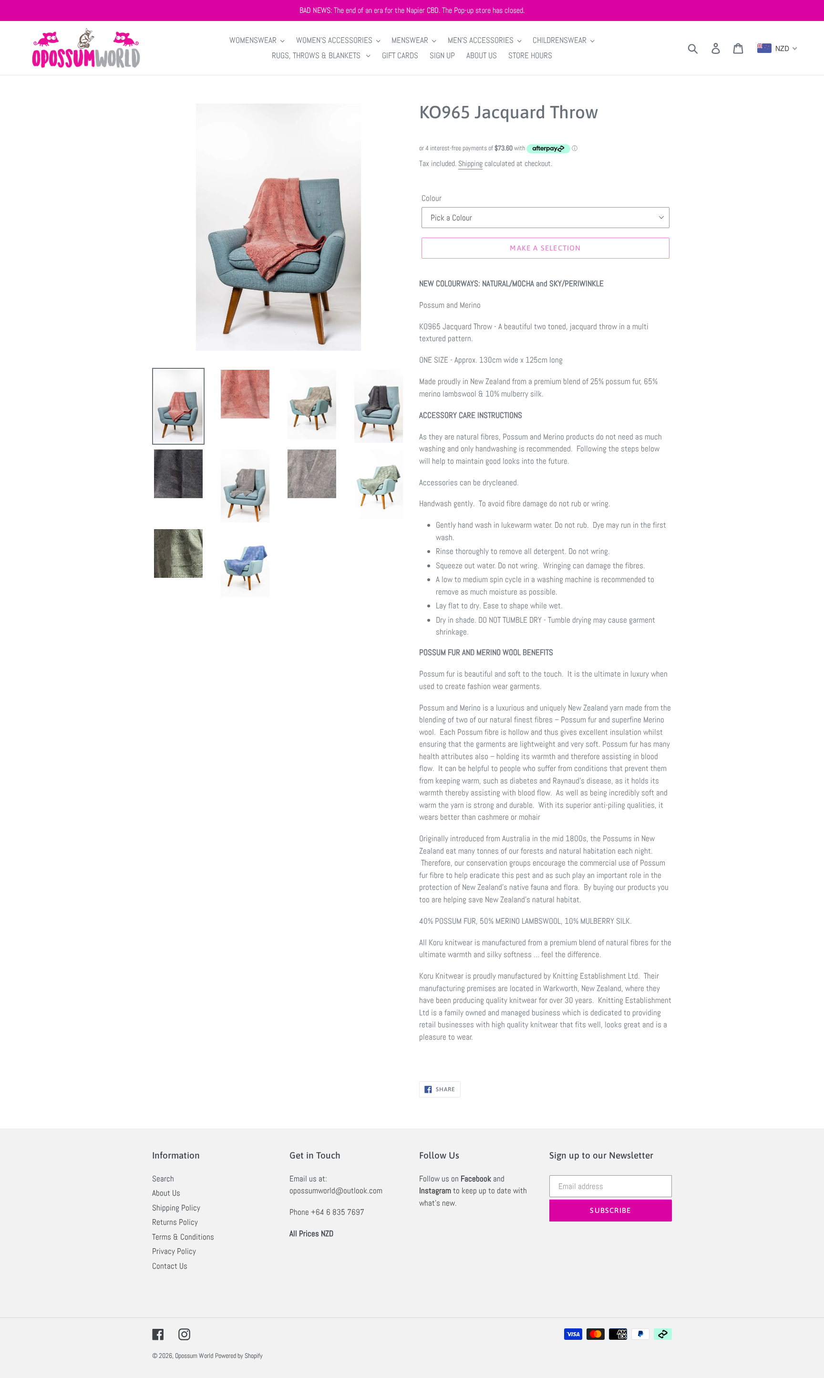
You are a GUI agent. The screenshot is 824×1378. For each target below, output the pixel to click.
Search (163, 1178)
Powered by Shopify (239, 1355)
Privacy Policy (174, 1251)
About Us (166, 1193)
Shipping (470, 163)
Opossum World (194, 1355)
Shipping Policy (176, 1207)
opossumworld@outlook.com (335, 1190)
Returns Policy (175, 1222)
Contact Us (169, 1266)
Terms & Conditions (183, 1237)
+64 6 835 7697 (337, 1212)
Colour (432, 198)
